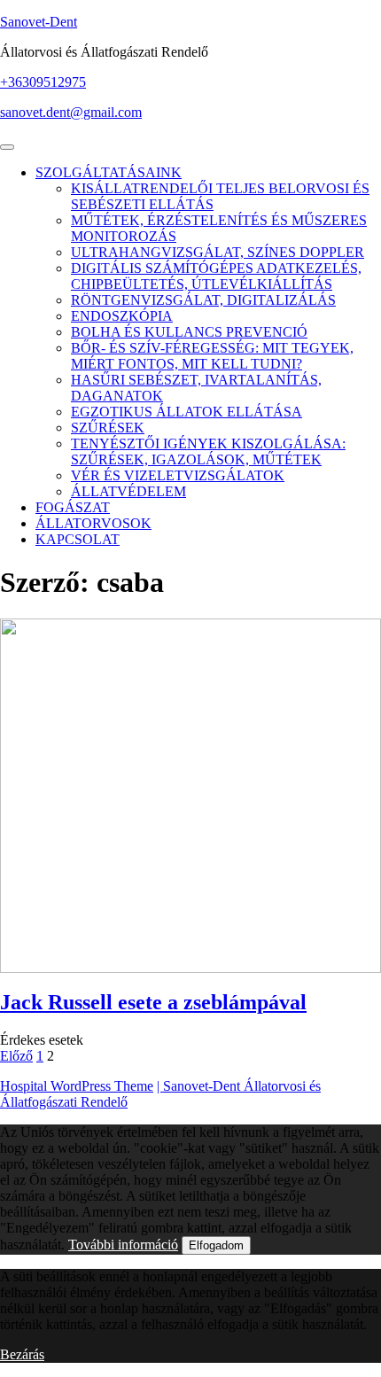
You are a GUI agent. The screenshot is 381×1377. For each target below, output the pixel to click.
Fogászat (72, 507)
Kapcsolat (77, 539)
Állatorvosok (93, 523)
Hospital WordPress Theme (76, 1085)
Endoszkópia (122, 315)
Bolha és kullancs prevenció (189, 331)
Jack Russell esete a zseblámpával (153, 1002)
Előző (16, 1055)
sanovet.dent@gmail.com (71, 112)
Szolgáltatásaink (108, 172)
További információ (123, 1244)
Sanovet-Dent (38, 21)
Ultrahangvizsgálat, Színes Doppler (217, 252)
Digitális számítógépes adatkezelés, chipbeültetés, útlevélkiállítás (216, 276)
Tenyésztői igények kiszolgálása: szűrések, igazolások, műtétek (208, 451)
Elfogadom (216, 1245)
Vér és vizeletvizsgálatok (177, 475)
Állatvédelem (128, 491)
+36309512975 (43, 81)
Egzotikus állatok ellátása (186, 411)
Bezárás (22, 1354)
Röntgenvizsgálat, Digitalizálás (203, 299)
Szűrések (107, 427)
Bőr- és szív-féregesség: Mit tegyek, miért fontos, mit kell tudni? (212, 355)
